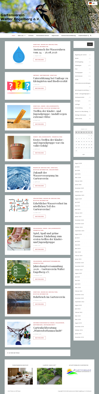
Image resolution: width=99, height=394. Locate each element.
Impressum (55, 35)
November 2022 (79, 298)
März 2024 (78, 252)
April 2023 (77, 284)
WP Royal (18, 391)
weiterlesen (39, 59)
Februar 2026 (78, 181)
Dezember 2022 (79, 294)
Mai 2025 (77, 206)
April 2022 (77, 309)
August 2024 (78, 234)
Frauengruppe (79, 72)
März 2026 (78, 177)
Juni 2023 (77, 277)
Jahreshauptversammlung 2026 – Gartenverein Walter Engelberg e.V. (49, 269)
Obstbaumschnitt (49, 324)
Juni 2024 (77, 241)
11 (79, 141)
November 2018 (79, 326)
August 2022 (78, 305)
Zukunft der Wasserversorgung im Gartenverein (45, 175)
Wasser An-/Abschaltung (49, 44)
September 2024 (79, 230)
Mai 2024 (77, 245)
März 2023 (78, 287)
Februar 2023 (78, 291)
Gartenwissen (44, 75)
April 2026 (77, 174)
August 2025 (78, 199)
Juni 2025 (77, 202)
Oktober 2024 (79, 227)
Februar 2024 (78, 255)
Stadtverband (83, 35)
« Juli (83, 154)
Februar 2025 (78, 213)
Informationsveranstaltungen (44, 322)
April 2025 (77, 209)
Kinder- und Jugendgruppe (50, 106)
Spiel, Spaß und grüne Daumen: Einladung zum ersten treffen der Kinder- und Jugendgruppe (48, 238)
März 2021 (78, 316)
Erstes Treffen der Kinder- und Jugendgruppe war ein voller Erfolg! (48, 142)
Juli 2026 (77, 167)
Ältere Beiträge (14, 353)
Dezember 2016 (79, 337)
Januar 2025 (78, 216)
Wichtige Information (40, 46)
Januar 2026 (78, 184)
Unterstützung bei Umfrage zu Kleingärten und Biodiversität (50, 79)
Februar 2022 (78, 312)
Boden (77, 58)
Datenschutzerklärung (68, 35)
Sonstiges (36, 44)
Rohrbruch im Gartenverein (49, 296)
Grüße (76, 79)
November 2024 (79, 223)
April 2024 (77, 248)
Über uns (21, 35)
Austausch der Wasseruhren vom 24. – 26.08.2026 (49, 51)
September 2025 (79, 195)
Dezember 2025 (79, 188)
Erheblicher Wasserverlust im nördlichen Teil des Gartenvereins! (50, 206)
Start (13, 35)
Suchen (90, 44)
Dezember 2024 (79, 220)
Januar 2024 (78, 259)
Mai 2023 (77, 280)
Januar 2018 (78, 333)
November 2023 (79, 266)
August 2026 (78, 163)
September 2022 (79, 301)
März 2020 (78, 319)
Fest (76, 69)
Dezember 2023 (79, 262)
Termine (30, 35)
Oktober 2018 (79, 330)
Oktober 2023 (79, 269)
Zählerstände (53, 169)
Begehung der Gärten (81, 54)
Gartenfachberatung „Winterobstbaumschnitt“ (47, 329)
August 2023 (78, 273)
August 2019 (78, 323)
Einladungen (37, 228)
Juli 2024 (77, 238)
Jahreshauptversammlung (51, 261)
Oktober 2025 (79, 191)
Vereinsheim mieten (42, 35)
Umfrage (36, 75)
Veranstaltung (38, 108)
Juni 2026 (77, 170)
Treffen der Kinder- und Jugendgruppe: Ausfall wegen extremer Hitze (50, 113)
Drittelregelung (79, 62)
